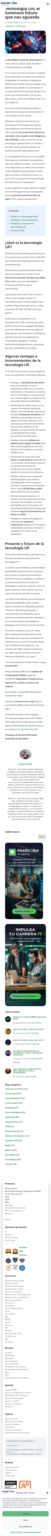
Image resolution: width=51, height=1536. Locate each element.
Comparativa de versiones (15, 1208)
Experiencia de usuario (14, 1289)
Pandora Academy (12, 1425)
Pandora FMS (17, 231)
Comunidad (9, 26)
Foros (7, 1375)
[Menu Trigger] (47, 4)
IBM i (7, 1317)
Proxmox (8, 1325)
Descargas (9, 1359)
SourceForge (10, 1241)
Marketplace (10, 1356)
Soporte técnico (11, 1419)
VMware (8, 1331)
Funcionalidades (13, 1112)
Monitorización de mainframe (17, 1298)
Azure (7, 1311)
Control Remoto (36, 1023)
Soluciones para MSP (13, 1300)
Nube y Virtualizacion (15, 1136)
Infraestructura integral (14, 1286)
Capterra (8, 1235)
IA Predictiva (10, 1306)
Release (9, 1150)
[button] (47, 1493)
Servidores (10, 1155)
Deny (25, 1520)
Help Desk (10, 1117)
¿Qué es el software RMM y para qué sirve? (29, 1018)
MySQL (8, 1320)
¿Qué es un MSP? (12, 1401)
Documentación (11, 1361)
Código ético (10, 1476)
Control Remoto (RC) (13, 1194)
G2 (6, 1232)
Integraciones (12, 1122)
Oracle (7, 1323)
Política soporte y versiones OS (17, 1433)
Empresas (9, 1108)
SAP (6, 1328)
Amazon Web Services (14, 1309)
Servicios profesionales (14, 1422)
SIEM (7, 1200)
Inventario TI (10, 1303)
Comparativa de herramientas (17, 1370)
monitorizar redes (13, 696)
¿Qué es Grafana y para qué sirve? (28, 1040)
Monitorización (12, 1131)
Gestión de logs (11, 1284)
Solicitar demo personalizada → (20, 1441)
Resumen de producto (14, 1211)
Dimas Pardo (13, 22)
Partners (8, 1473)
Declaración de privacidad (32, 1532)
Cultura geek (20, 26)
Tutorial (9, 1164)
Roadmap (9, 1214)
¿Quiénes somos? (12, 1467)
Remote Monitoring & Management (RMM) (23, 1191)
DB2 (6, 1339)
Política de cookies (16, 1532)
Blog (7, 1372)
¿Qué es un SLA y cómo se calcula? (28, 1029)
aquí (7, 709)
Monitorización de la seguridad (17, 1295)
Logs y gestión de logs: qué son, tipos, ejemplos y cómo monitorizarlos (27, 1071)
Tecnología (34, 1033)
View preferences (25, 1527)
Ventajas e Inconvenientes (24, 220)
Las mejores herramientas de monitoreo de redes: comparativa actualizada (28, 1053)
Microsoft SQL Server (13, 1334)
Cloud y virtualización (13, 1292)
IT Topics (8, 1353)
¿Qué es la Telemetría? (14, 1399)
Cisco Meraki (10, 1314)
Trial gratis (9, 1205)
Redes (41, 1059)
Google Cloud (10, 1336)
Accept (25, 1514)
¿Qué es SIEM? (11, 1390)
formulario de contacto (25, 726)
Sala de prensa (11, 1470)
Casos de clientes (12, 1364)
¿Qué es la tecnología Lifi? (24, 217)
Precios (8, 1220)
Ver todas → (9, 1342)
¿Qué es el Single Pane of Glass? (18, 1393)
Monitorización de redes (14, 1281)
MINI (7, 1203)
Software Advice (11, 1238)
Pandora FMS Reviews (23, 1251)
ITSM (7, 1127)
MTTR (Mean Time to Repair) (16, 1396)
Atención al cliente (14, 1089)
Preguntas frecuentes (13, 1430)
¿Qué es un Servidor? (13, 1404)
